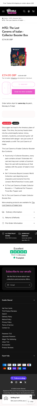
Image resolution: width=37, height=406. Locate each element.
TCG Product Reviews (9, 311)
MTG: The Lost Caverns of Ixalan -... (13, 20)
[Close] (30, 397)
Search (4, 314)
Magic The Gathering (9, 339)
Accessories (6, 345)
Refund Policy (6, 319)
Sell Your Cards (7, 308)
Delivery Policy (7, 316)
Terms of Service (7, 325)
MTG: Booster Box (15, 18)
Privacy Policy (7, 322)
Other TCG (5, 342)
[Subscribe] (29, 284)
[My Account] (29, 11)
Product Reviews (7, 347)
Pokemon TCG (7, 333)
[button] (3, 11)
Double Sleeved (20, 388)
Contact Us (6, 328)
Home (6, 18)
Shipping (14, 78)
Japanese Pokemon (8, 336)
